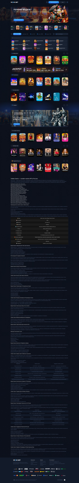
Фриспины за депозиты (34, 464)
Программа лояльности (34, 462)
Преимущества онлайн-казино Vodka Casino (18, 183)
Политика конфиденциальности (43, 463)
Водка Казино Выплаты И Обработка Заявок (18, 195)
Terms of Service (51, 464)
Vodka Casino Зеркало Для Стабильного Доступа (19, 196)
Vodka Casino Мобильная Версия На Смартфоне (18, 192)
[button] (12, 34)
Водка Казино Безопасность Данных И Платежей (19, 197)
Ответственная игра (43, 462)
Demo (14, 86)
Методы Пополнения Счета (15, 194)
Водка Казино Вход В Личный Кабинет (17, 187)
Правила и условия (42, 461)
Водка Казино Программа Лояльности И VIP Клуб (19, 199)
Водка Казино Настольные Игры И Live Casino (18, 191)
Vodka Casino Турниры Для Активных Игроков (18, 198)
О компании (32, 461)
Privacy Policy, (63, 463)
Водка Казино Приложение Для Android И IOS (18, 193)
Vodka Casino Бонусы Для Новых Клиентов (18, 188)
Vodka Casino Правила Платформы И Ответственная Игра (20, 203)
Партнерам (41, 465)
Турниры (32, 463)
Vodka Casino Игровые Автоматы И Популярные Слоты (20, 190)
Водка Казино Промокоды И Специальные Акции (19, 189)
